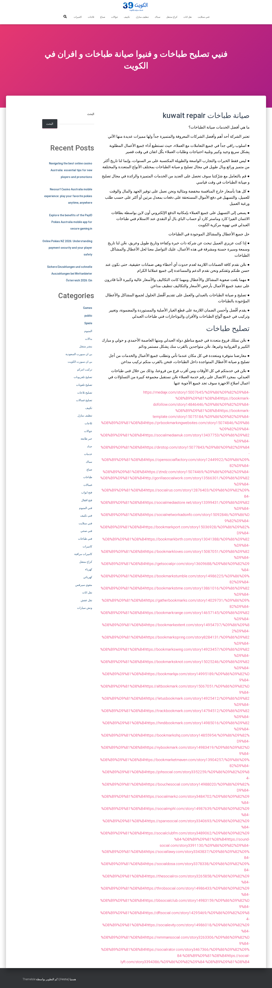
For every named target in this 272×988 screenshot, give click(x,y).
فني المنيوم (85, 508)
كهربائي (87, 577)
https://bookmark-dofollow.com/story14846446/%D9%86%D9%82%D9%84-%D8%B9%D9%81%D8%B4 (201, 404)
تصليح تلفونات (84, 384)
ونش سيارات (84, 607)
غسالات (87, 484)
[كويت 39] (136, 7)
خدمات (88, 454)
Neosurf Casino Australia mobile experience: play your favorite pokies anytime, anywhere (68, 196)
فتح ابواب (86, 492)
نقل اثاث (187, 17)
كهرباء (88, 569)
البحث (90, 114)
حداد (89, 446)
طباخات (87, 477)
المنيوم (88, 331)
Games (87, 307)
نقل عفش (86, 600)
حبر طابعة (86, 438)
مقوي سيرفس (83, 584)
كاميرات (78, 17)
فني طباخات (85, 538)
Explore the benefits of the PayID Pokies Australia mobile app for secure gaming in (70, 222)
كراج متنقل (171, 17)
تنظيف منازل (142, 17)
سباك (157, 17)
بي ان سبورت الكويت (80, 361)
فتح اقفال (86, 500)
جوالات (114, 17)
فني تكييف (86, 515)
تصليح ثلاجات (84, 392)
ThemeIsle (29, 979)
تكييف (127, 17)
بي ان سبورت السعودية (79, 354)
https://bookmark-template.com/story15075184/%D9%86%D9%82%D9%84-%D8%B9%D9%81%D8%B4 (175, 416)
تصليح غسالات (84, 400)
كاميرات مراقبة (83, 554)
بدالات (88, 338)
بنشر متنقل (85, 346)
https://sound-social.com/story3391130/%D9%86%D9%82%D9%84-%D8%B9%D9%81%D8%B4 (175, 845)
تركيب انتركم (84, 369)
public (88, 315)
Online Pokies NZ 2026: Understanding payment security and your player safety (67, 248)
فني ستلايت (203, 17)
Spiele (88, 323)
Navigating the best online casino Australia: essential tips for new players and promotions (70, 170)
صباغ (102, 17)
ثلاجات (91, 17)
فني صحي (86, 530)
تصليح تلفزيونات (83, 377)
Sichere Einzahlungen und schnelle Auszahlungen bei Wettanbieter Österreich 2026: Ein (69, 273)
